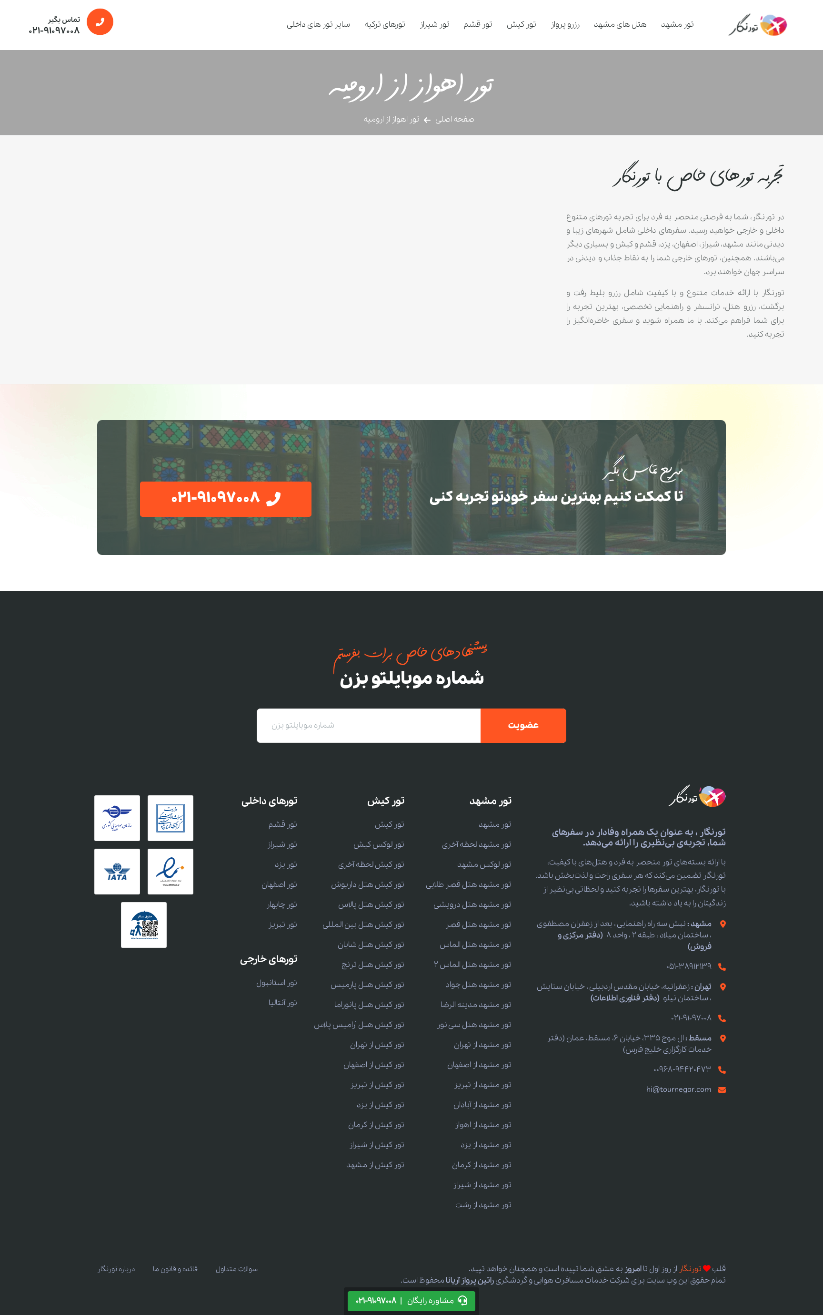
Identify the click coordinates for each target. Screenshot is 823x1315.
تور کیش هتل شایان (371, 944)
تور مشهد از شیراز (482, 1185)
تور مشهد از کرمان (482, 1165)
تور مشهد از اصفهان (479, 1064)
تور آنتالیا (283, 1002)
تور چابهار (281, 904)
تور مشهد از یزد (486, 1145)
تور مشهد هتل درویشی (472, 904)
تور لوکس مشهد (484, 864)
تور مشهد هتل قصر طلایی (469, 884)
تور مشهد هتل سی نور (474, 1024)
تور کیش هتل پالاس (371, 904)
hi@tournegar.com (679, 1089)
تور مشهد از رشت (483, 1205)
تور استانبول (276, 982)
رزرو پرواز (565, 24)
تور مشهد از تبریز (483, 1084)
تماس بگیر (54, 26)
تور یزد (286, 864)
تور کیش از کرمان (376, 1125)
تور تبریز (282, 924)
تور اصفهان (279, 884)
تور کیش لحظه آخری (371, 864)
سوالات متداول (237, 1269)
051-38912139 (689, 966)
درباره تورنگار (116, 1269)
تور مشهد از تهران (483, 1044)
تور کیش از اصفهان (373, 1064)
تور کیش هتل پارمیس (367, 984)
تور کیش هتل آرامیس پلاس (359, 1024)
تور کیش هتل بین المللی (363, 924)
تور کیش (521, 24)
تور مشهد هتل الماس (476, 944)
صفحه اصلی (454, 119)
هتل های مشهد (620, 24)
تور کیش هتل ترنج (372, 964)
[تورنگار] (758, 25)
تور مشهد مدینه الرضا (476, 1004)
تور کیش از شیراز (376, 1145)
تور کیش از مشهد (375, 1165)
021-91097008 (691, 1018)
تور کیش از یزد (380, 1104)
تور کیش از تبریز (377, 1084)
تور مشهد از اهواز (483, 1125)
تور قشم (478, 24)
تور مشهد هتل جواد (478, 984)
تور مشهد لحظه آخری (477, 844)
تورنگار (690, 1269)
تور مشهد (677, 24)
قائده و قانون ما (175, 1269)
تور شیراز (435, 24)
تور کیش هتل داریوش (367, 884)
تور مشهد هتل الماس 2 (473, 964)
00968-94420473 (682, 1069)
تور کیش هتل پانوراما (369, 1004)
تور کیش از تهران (377, 1044)
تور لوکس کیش (378, 844)
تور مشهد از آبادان (482, 1104)
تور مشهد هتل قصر (478, 924)
